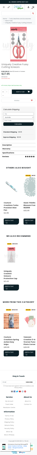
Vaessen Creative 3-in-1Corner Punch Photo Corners (30, 341)
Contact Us (27, 404)
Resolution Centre (9, 407)
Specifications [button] (8, 153)
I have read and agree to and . (19, 386)
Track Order (9, 404)
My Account (9, 401)
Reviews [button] (5, 156)
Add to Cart (20, 92)
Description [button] (7, 145)
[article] (11, 199)
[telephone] (8, 7)
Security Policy (9, 428)
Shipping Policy (9, 422)
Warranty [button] (6, 149)
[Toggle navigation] (4, 7)
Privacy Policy (18, 387)
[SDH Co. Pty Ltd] (18, 7)
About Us (28, 401)
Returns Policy (9, 425)
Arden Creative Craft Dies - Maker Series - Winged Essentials (17, 447)
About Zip (9, 432)
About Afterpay (9, 435)
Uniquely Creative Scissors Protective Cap (10, 275)
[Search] (33, 13)
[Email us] (12, 391)
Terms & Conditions (25, 386)
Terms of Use (9, 416)
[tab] (18, 145)
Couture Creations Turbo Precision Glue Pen (11, 206)
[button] (18, 100)
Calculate (18, 124)
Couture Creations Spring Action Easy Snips (11, 341)
